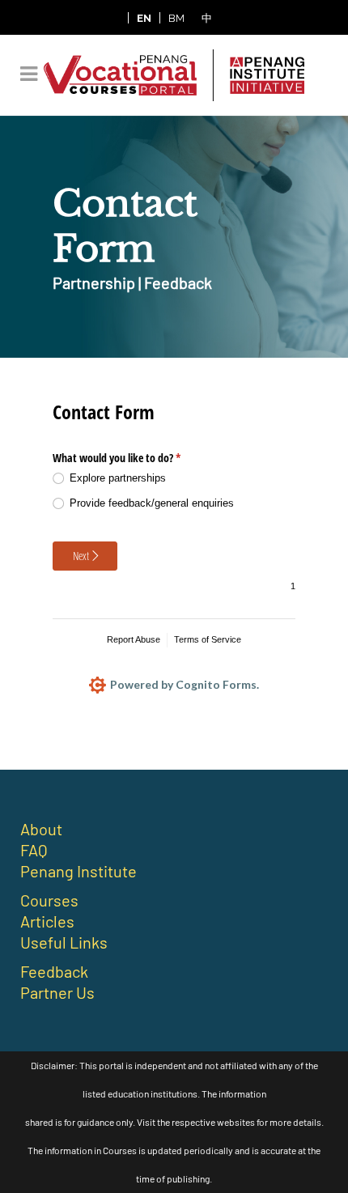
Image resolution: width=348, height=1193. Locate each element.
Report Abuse (133, 639)
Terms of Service (207, 639)
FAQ (34, 850)
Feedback (54, 971)
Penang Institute (78, 871)
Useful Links (64, 942)
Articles (47, 921)
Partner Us (57, 992)
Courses (49, 900)
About (41, 828)
